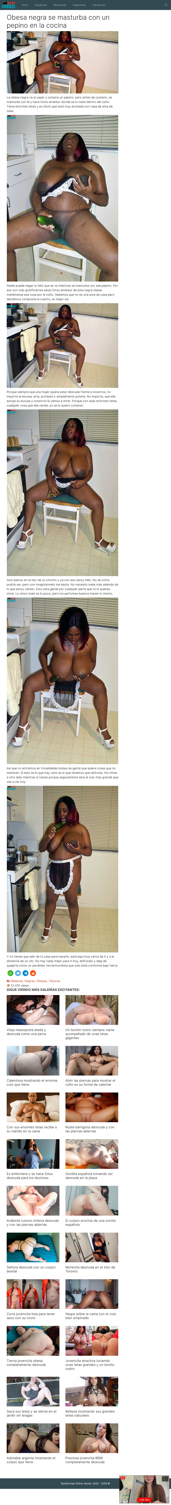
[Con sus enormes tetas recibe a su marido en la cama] (33, 1120)
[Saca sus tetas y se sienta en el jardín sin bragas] (33, 1404)
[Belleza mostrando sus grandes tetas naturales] (91, 1404)
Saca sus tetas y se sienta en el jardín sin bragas (31, 1413)
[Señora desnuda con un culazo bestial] (33, 1260)
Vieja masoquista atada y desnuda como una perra (26, 1032)
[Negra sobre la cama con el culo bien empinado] (91, 1306)
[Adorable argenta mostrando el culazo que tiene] (33, 1451)
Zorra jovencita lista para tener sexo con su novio (31, 1316)
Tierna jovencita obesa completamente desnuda (26, 1363)
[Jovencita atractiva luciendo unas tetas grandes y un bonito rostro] (91, 1353)
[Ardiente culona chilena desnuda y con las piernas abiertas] (33, 1213)
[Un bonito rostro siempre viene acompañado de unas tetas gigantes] (91, 1022)
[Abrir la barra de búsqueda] (166, 5)
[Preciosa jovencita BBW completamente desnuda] (91, 1451)
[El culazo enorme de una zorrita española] (91, 1213)
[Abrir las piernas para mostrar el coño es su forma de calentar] (91, 1073)
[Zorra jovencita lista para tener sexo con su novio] (33, 1306)
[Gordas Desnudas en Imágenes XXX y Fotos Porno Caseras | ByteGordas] (9, 5)
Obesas (41, 981)
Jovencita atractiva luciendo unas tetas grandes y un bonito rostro (89, 1365)
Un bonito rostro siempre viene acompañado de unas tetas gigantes (89, 1034)
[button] (10, 973)
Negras (30, 981)
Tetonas (54, 981)
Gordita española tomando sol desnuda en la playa (89, 1176)
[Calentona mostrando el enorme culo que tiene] (33, 1073)
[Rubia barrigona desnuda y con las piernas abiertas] (91, 1120)
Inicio (25, 4)
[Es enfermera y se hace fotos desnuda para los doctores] (33, 1166)
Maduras (17, 981)
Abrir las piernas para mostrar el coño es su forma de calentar (90, 1083)
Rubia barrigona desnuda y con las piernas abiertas (89, 1129)
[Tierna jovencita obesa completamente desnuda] (33, 1353)
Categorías (98, 4)
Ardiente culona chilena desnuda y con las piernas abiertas (33, 1223)
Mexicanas (60, 4)
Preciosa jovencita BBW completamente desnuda (85, 1460)
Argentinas (79, 4)
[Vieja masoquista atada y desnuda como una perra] (33, 1022)
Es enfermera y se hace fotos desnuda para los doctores (30, 1176)
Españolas (41, 4)
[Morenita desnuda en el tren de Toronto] (91, 1260)
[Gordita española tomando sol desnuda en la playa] (91, 1166)
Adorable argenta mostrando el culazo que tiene (31, 1460)
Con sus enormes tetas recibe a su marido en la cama (32, 1129)
